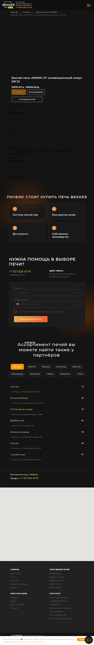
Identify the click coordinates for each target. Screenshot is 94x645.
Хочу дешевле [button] (36, 92)
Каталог (27, 12)
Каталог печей (15, 573)
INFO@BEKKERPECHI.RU (58, 601)
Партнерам (14, 580)
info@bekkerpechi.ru (17, 275)
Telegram (13, 601)
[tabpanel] (47, 424)
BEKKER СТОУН (55, 584)
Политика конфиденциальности (61, 619)
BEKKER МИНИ (55, 573)
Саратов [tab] (31, 367)
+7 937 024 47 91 (20, 271)
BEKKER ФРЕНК (55, 588)
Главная (14, 12)
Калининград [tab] (17, 374)
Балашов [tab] (46, 367)
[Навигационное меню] (88, 5)
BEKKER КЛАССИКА (57, 580)
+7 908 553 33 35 (54, 604)
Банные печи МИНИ (46, 12)
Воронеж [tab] (77, 367)
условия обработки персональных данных (29, 642)
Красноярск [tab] (35, 374)
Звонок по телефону (17, 604)
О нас (12, 577)
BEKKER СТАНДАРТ (56, 577)
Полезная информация (18, 584)
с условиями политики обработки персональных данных (47, 312)
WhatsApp (14, 597)
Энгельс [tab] (17, 367)
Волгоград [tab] (61, 367)
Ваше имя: (18, 288)
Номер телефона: (21, 299)
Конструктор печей (27, 99)
